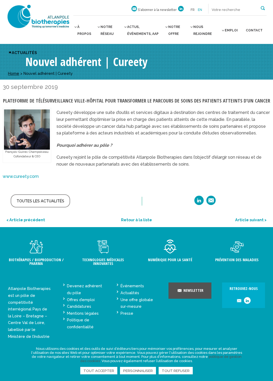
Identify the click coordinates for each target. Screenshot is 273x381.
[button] (263, 8)
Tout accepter (98, 370)
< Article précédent (25, 220)
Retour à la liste (136, 220)
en (200, 10)
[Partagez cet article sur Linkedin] (199, 202)
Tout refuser (176, 370)
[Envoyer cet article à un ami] (211, 202)
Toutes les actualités (40, 201)
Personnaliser (138, 370)
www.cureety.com (21, 176)
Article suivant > (251, 220)
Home (13, 73)
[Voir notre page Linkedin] (180, 10)
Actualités (24, 52)
